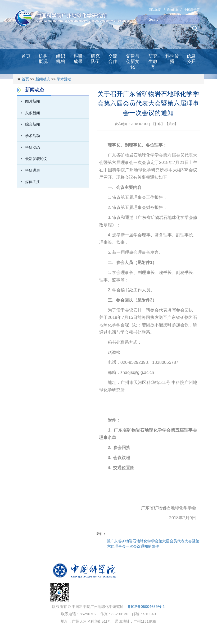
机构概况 (43, 59)
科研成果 (78, 59)
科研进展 (32, 170)
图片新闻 (32, 101)
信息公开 (191, 59)
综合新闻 (32, 124)
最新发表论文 (36, 159)
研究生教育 (152, 61)
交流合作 (112, 59)
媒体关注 (32, 182)
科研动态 (32, 147)
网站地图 (155, 10)
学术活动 (64, 79)
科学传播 (172, 59)
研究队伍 (95, 59)
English (172, 10)
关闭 (171, 124)
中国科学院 (192, 10)
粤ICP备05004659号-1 (146, 606)
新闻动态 (42, 79)
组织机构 (60, 59)
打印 (158, 124)
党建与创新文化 (132, 61)
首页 (25, 56)
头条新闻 (32, 113)
